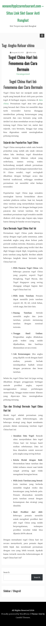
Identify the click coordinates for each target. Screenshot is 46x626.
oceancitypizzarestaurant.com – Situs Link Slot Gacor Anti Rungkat (23, 13)
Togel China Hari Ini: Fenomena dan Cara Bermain (23, 63)
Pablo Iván (32, 53)
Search (6, 572)
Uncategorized (23, 74)
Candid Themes (23, 617)
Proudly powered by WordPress (15, 614)
